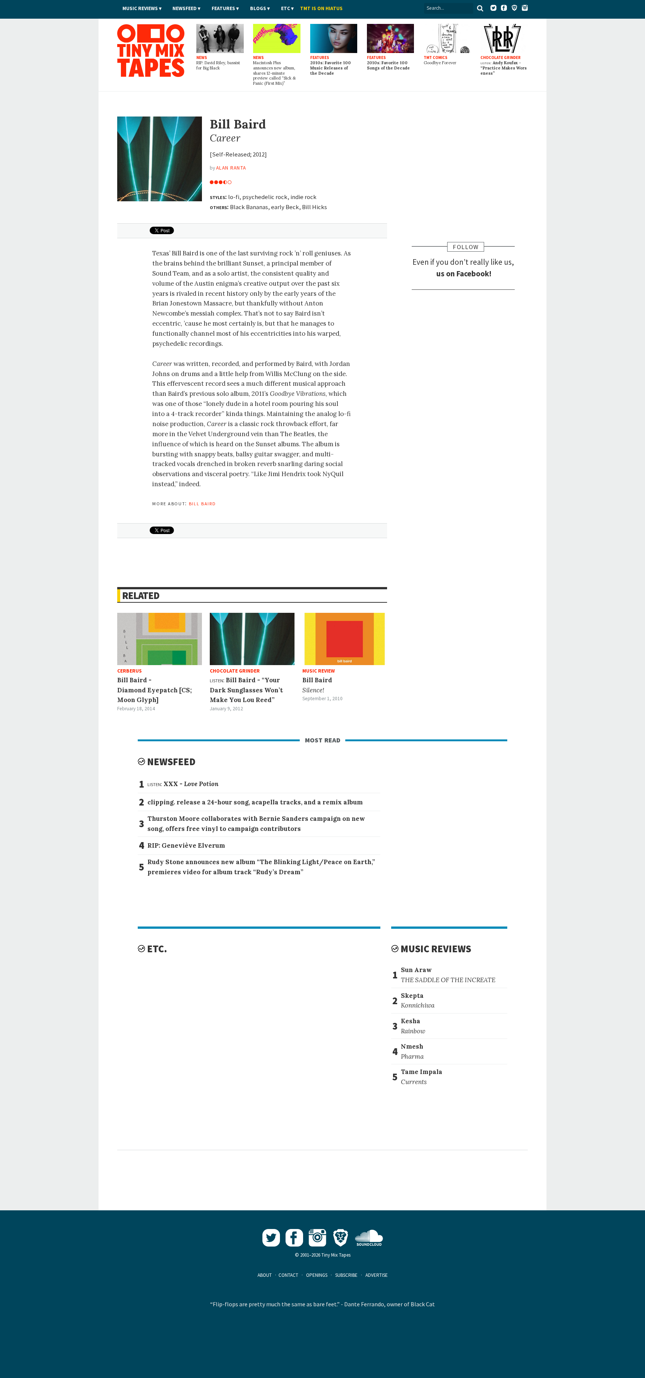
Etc (285, 8)
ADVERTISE (376, 1275)
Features (223, 8)
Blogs (258, 8)
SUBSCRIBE (346, 1275)
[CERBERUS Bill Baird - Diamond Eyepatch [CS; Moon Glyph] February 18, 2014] (159, 639)
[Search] (480, 8)
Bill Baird (202, 503)
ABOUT (265, 1275)
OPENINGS (316, 1275)
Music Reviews (140, 8)
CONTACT (288, 1275)
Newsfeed (184, 8)
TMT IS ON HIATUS (321, 8)
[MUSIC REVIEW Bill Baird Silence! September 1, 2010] (344, 639)
